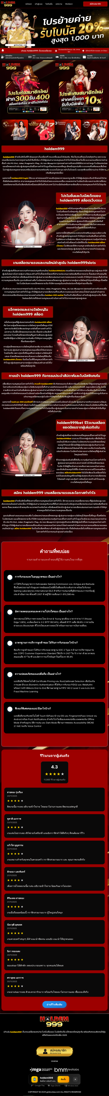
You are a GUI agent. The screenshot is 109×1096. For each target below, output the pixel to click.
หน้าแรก (29, 4)
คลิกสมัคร (8, 56)
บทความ (59, 4)
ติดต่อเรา (69, 4)
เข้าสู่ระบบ (38, 4)
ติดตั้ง (63, 1079)
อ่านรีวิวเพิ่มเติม (54, 1004)
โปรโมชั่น (49, 4)
